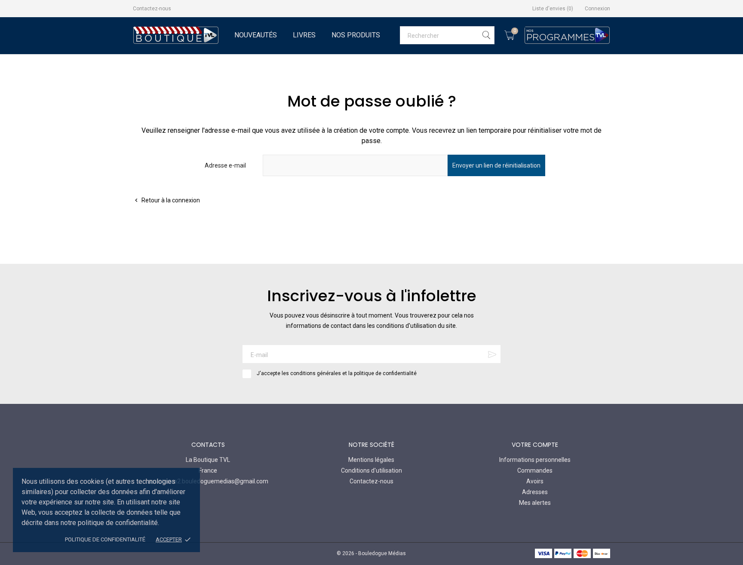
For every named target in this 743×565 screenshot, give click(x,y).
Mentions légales (371, 459)
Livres (304, 35)
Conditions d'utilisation (371, 470)
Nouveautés (255, 35)
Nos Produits (356, 35)
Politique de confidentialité (105, 539)
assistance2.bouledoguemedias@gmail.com (208, 481)
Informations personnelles (535, 459)
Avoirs (534, 481)
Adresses (535, 492)
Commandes (535, 470)
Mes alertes (535, 502)
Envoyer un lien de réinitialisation (496, 165)
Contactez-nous (152, 9)
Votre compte (535, 444)
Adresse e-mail (225, 165)
